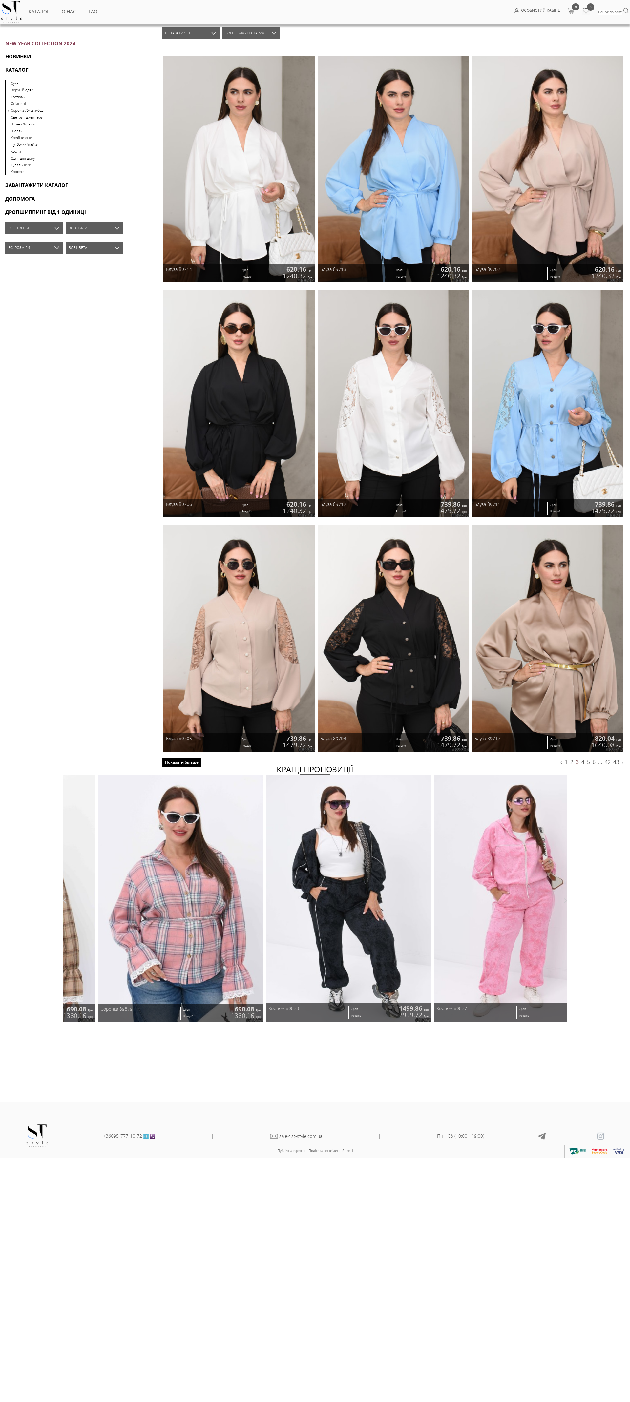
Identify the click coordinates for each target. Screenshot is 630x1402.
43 (616, 762)
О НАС (69, 12)
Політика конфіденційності (330, 1150)
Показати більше (182, 762)
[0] (571, 10)
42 (608, 762)
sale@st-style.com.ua (300, 1136)
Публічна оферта (291, 1150)
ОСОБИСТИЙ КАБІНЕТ (541, 10)
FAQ (93, 12)
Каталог (39, 12)
